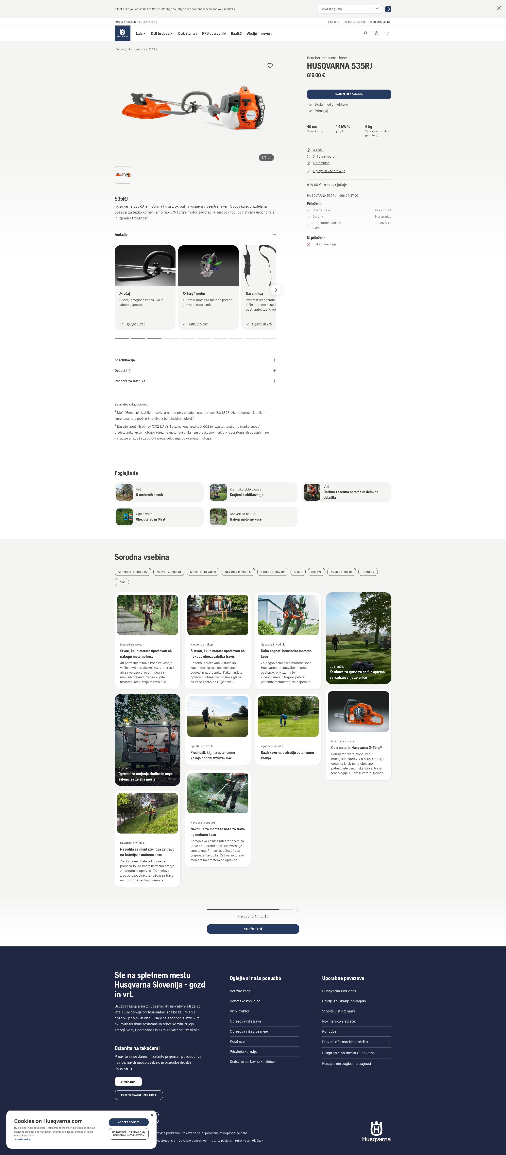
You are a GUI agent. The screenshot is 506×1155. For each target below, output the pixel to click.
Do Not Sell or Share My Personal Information (128, 1134)
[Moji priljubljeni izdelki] (386, 33)
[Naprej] (276, 290)
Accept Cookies (129, 1122)
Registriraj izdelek (354, 21)
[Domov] (122, 33)
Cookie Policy (23, 1139)
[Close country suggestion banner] (499, 8)
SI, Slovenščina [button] (148, 21)
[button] (141, 33)
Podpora (334, 21)
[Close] (152, 1115)
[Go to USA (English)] (388, 9)
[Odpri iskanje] (366, 33)
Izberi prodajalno (380, 21)
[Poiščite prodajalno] (376, 33)
